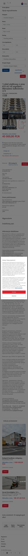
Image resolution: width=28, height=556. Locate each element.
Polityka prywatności (18, 288)
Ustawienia (14, 295)
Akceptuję (14, 292)
